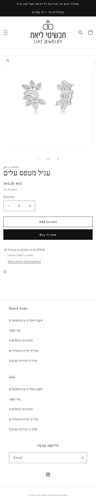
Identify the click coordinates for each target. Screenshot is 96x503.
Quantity (9, 197)
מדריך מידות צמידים (24, 351)
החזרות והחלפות (21, 340)
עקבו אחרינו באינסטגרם (26, 320)
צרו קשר (14, 330)
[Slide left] (38, 159)
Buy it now (48, 234)
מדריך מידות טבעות (23, 361)
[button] (5, 32)
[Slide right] (58, 159)
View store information (24, 261)
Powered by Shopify (57, 495)
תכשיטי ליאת (42, 495)
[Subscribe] (82, 458)
